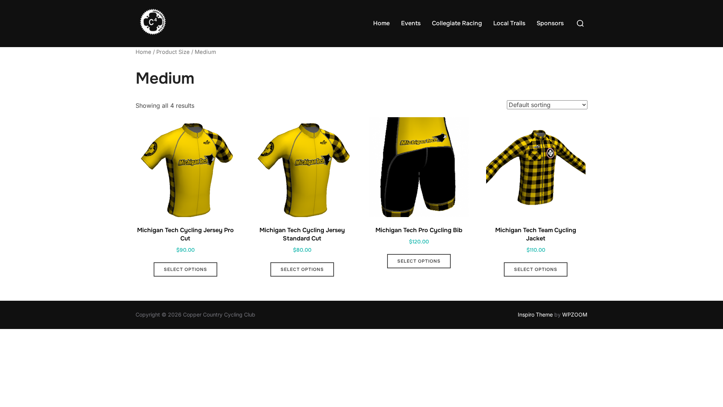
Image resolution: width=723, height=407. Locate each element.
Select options (185, 269)
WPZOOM (574, 314)
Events (411, 23)
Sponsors (550, 23)
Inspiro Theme (535, 314)
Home (381, 23)
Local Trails (509, 23)
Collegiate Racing (457, 23)
